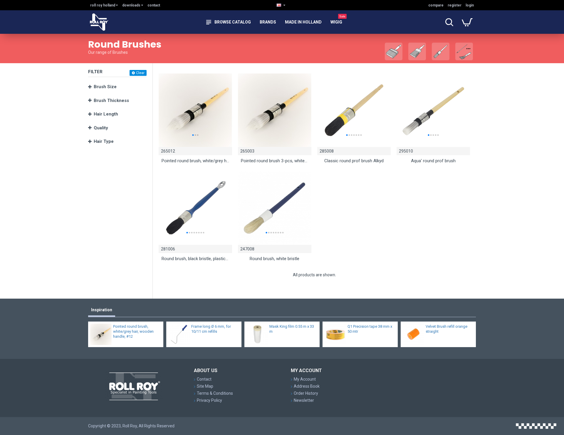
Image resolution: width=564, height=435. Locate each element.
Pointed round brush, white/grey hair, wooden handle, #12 (195, 160)
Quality (101, 127)
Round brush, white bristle (274, 258)
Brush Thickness (111, 100)
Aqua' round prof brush (433, 160)
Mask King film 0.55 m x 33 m (291, 329)
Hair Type (104, 141)
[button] (193, 135)
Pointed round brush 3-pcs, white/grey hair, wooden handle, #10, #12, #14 (274, 160)
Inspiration (101, 309)
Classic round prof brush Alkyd (354, 160)
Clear (140, 73)
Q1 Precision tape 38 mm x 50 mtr (370, 329)
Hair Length (106, 114)
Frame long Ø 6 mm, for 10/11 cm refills (211, 329)
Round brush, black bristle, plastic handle (195, 258)
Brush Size (105, 86)
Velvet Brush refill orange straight (446, 329)
